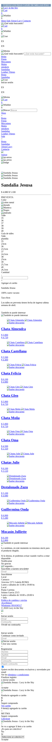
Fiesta (3, 59)
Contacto (27, 21)
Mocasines (6, 62)
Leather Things (8, 72)
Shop (3, 21)
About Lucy (17, 21)
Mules (4, 64)
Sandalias (5, 69)
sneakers (5, 67)
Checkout (5, 718)
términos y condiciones (18, 674)
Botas (3, 56)
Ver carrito (6, 705)
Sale (8, 21)
